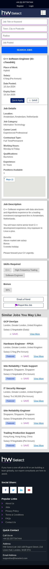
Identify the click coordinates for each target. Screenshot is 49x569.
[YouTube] (29, 490)
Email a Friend (23, 299)
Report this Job (25, 305)
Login (31, 6)
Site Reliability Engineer (17, 410)
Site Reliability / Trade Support (21, 366)
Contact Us (10, 522)
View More (35, 334)
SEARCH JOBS (24, 50)
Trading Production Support (19, 433)
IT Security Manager (15, 388)
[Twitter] (13, 490)
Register (20, 6)
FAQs (8, 518)
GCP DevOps (11, 321)
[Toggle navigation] (43, 13)
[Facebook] (5, 490)
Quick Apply (17, 100)
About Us (9, 503)
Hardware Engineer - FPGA (19, 343)
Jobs (7, 507)
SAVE (33, 100)
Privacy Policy (12, 511)
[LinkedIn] (21, 490)
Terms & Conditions (14, 515)
